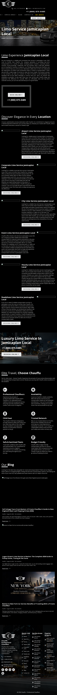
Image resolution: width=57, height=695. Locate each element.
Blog (20, 14)
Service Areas (10, 14)
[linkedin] (13, 669)
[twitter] (6, 669)
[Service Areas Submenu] (16, 15)
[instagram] (10, 669)
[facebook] (2, 669)
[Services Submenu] (2, 15)
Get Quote (39, 14)
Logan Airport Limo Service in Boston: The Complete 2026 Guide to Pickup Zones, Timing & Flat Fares (27, 557)
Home (3, 38)
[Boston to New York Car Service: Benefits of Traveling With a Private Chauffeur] (28, 586)
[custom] (2, 673)
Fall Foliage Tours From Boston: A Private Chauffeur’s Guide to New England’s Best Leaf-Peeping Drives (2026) (28, 510)
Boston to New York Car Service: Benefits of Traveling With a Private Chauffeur (28, 605)
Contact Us (28, 14)
